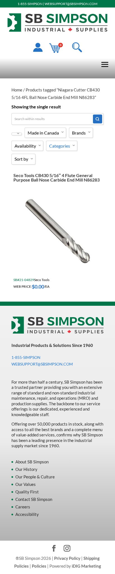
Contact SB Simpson (33, 499)
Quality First (27, 491)
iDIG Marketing (86, 565)
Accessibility (27, 514)
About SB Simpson (32, 461)
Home (16, 89)
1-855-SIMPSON (30, 4)
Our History (26, 469)
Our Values (25, 484)
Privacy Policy (67, 558)
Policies (39, 565)
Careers (22, 506)
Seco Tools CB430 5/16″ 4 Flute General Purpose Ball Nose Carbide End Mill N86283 (56, 177)
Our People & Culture (35, 476)
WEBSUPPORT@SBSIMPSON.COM (71, 4)
